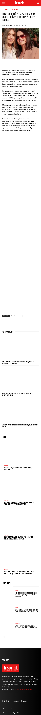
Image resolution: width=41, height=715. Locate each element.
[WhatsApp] (24, 63)
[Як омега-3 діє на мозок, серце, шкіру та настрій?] (20, 451)
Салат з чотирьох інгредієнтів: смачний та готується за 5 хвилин (26, 627)
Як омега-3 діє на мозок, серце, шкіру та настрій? (19, 468)
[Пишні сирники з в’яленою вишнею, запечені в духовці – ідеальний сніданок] (7, 594)
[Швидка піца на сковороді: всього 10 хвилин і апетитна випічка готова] (7, 610)
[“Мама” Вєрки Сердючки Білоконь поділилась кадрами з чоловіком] (20, 347)
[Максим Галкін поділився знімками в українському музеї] (20, 410)
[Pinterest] (19, 63)
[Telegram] (33, 63)
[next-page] (6, 637)
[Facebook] (10, 63)
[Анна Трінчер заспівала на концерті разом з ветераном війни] (20, 379)
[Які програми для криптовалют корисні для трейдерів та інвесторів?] (20, 486)
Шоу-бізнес (15, 9)
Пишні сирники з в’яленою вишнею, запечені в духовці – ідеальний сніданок (26, 595)
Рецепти (17, 590)
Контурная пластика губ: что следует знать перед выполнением (18, 538)
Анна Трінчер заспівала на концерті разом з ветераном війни (17, 394)
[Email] (29, 63)
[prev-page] (3, 637)
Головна (5, 9)
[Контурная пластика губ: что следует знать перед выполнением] (20, 521)
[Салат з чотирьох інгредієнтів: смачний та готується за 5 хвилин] (7, 626)
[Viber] (38, 63)
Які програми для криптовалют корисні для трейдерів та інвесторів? (19, 503)
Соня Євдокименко (16, 315)
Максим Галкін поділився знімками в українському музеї (19, 426)
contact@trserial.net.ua (23, 689)
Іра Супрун (9, 25)
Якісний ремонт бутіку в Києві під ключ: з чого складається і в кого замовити (20, 573)
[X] (15, 63)
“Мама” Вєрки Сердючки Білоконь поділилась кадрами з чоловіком (18, 362)
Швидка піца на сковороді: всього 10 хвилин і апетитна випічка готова (26, 611)
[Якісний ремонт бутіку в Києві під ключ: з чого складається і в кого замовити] (20, 556)
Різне (6, 465)
